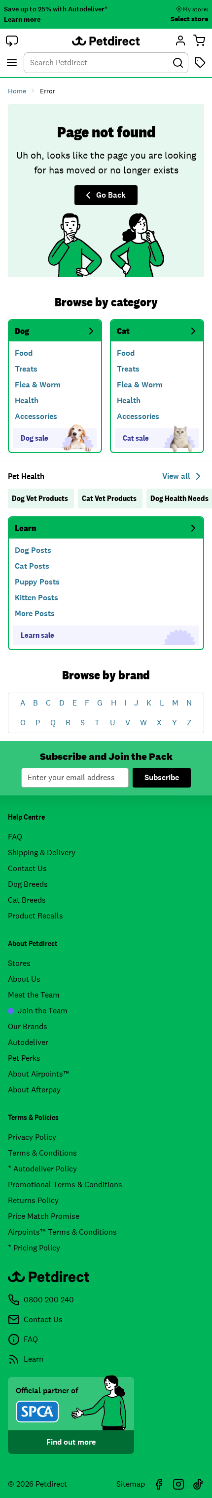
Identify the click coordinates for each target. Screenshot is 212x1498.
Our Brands (27, 1026)
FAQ (15, 837)
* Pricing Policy (34, 1248)
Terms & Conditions (42, 1153)
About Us (24, 979)
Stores (19, 963)
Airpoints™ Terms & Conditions (62, 1232)
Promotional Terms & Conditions (65, 1184)
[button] (12, 40)
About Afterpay (34, 1089)
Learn (25, 528)
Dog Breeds (28, 884)
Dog (22, 330)
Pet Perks (24, 1058)
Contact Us (27, 868)
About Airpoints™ (38, 1074)
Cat (123, 330)
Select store (189, 18)
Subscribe (161, 777)
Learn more (22, 19)
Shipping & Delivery (41, 852)
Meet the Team (34, 995)
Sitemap (130, 1484)
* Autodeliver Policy (42, 1169)
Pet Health (26, 476)
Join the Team (43, 1010)
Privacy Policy (32, 1137)
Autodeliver (28, 1042)
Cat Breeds (27, 900)
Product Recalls (35, 916)
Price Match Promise (43, 1216)
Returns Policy (33, 1200)
